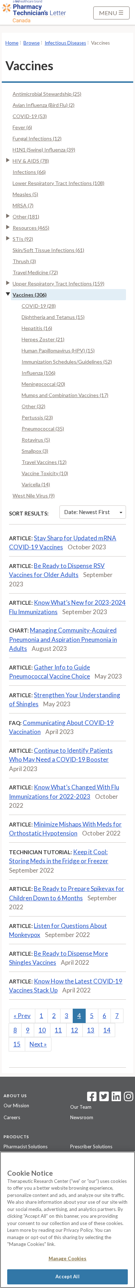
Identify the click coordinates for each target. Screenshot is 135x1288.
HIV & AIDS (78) (31, 161)
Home (11, 43)
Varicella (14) (36, 484)
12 (74, 1030)
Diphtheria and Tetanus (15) (53, 317)
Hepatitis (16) (37, 328)
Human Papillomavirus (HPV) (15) (58, 350)
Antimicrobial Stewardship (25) (47, 94)
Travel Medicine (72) (35, 272)
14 (107, 1030)
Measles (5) (25, 194)
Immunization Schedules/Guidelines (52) (67, 362)
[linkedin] (116, 1099)
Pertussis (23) (37, 417)
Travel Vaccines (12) (44, 462)
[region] (67, 1220)
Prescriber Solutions (91, 1146)
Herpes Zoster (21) (43, 339)
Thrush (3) (24, 261)
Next (38, 1044)
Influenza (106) (38, 373)
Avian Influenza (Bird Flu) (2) (44, 105)
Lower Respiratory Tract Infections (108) (58, 183)
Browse (31, 43)
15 (17, 1044)
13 (90, 1030)
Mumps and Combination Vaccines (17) (65, 395)
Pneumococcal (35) (43, 428)
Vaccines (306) (30, 295)
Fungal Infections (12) (37, 138)
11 (58, 1030)
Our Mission (16, 1105)
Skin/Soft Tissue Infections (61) (48, 250)
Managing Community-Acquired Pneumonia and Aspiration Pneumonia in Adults (63, 639)
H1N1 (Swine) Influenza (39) (44, 150)
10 (42, 1030)
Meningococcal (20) (43, 384)
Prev (22, 1015)
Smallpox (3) (35, 451)
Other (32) (33, 406)
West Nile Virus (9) (34, 495)
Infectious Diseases (65, 43)
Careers (12, 1117)
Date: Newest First (87, 512)
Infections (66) (29, 172)
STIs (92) (23, 239)
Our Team (80, 1107)
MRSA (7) (23, 205)
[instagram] (128, 1099)
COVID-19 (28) (39, 306)
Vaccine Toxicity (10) (45, 473)
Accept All (67, 1276)
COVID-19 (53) (30, 116)
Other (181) (26, 216)
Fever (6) (22, 127)
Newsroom (81, 1117)
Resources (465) (31, 228)
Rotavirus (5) (36, 440)
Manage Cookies (68, 1258)
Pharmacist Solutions (26, 1146)
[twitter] (103, 1099)
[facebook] (91, 1099)
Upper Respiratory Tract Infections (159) (58, 283)
